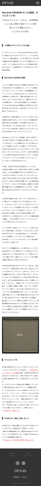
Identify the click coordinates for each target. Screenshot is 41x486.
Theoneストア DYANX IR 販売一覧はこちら (18, 440)
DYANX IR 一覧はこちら (12, 410)
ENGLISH (24, 477)
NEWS (28, 453)
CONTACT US (28, 455)
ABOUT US (13, 455)
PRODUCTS (13, 453)
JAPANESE (16, 477)
